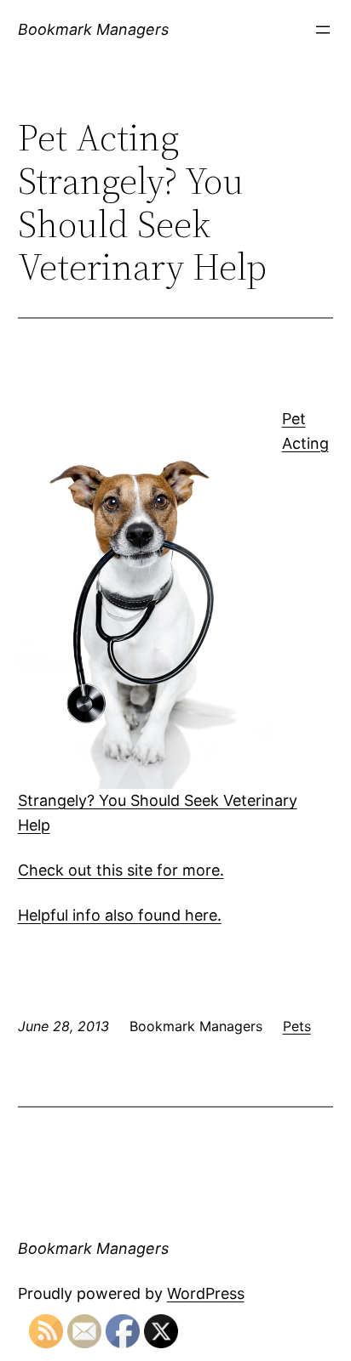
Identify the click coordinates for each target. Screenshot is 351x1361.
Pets (297, 1026)
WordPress (206, 1293)
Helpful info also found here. (120, 915)
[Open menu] (323, 30)
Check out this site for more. (121, 870)
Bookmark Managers (93, 29)
